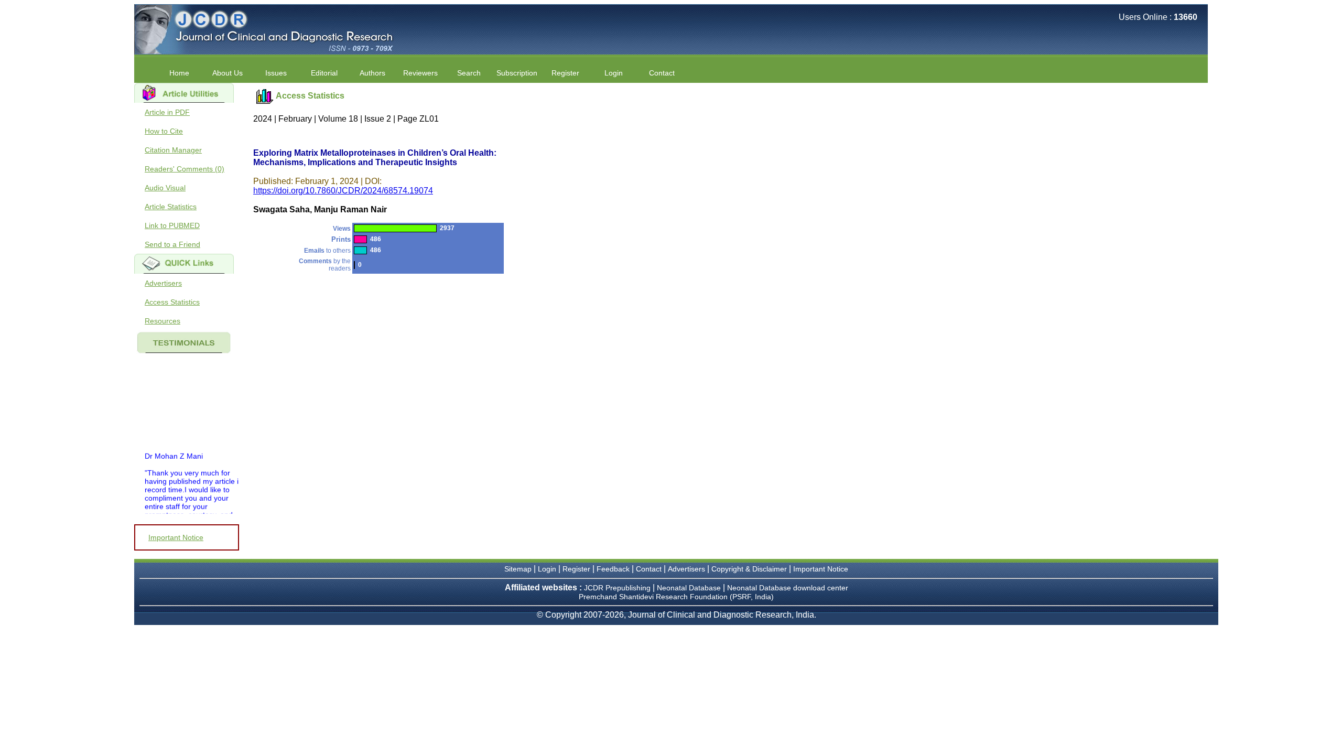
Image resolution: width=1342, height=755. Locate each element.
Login (613, 73)
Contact (662, 73)
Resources (162, 321)
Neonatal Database (690, 588)
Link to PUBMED (172, 225)
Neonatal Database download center (787, 588)
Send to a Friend (172, 244)
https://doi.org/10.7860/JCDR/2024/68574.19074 (343, 190)
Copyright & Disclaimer (749, 569)
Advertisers (163, 283)
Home (179, 73)
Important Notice (175, 537)
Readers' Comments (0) (184, 169)
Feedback (613, 569)
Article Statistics (171, 206)
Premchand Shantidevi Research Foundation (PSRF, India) (676, 596)
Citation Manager (173, 150)
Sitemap (518, 569)
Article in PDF (167, 112)
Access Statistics (172, 302)
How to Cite (164, 131)
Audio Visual (165, 188)
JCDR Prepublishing (617, 588)
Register (576, 569)
